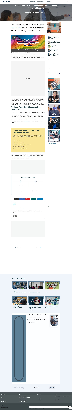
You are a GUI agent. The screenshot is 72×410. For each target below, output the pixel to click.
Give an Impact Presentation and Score (52, 304)
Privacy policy (2, 398)
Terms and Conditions (4, 401)
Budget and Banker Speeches (23, 398)
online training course (21, 156)
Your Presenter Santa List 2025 (52, 288)
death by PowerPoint (26, 136)
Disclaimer (2, 400)
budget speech (27, 121)
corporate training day (30, 156)
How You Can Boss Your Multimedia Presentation (55, 42)
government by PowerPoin (16, 27)
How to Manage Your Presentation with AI (54, 50)
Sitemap (2, 402)
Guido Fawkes (25, 31)
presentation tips (35, 153)
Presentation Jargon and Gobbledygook (24, 397)
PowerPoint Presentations (22, 396)
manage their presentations (29, 117)
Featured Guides (51, 68)
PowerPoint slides (20, 26)
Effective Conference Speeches (23, 401)
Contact (2, 397)
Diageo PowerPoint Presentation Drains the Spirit (55, 37)
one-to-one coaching (38, 156)
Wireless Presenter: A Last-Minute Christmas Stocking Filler (55, 54)
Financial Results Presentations (23, 400)
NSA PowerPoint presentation (19, 28)
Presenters (50, 64)
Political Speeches (21, 402)
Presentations (51, 66)
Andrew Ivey (21, 208)
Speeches (50, 61)
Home (2, 396)
